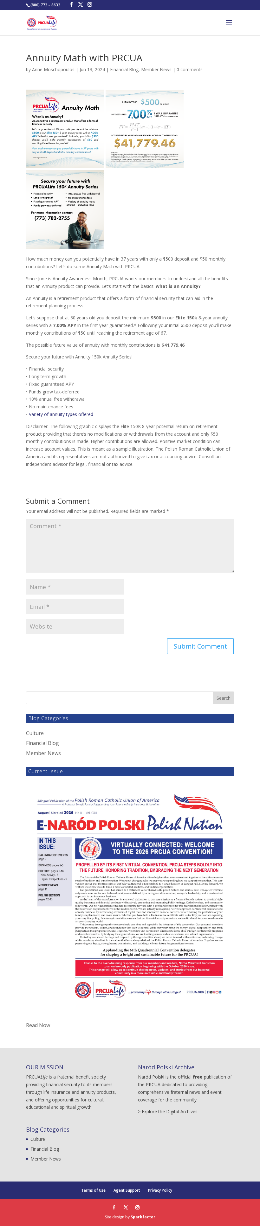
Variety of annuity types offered (61, 414)
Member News (156, 69)
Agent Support (127, 1190)
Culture (35, 733)
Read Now (38, 1025)
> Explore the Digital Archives (168, 1111)
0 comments (190, 69)
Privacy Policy (160, 1190)
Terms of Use (93, 1190)
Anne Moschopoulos (53, 69)
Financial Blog (124, 69)
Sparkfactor (143, 1217)
